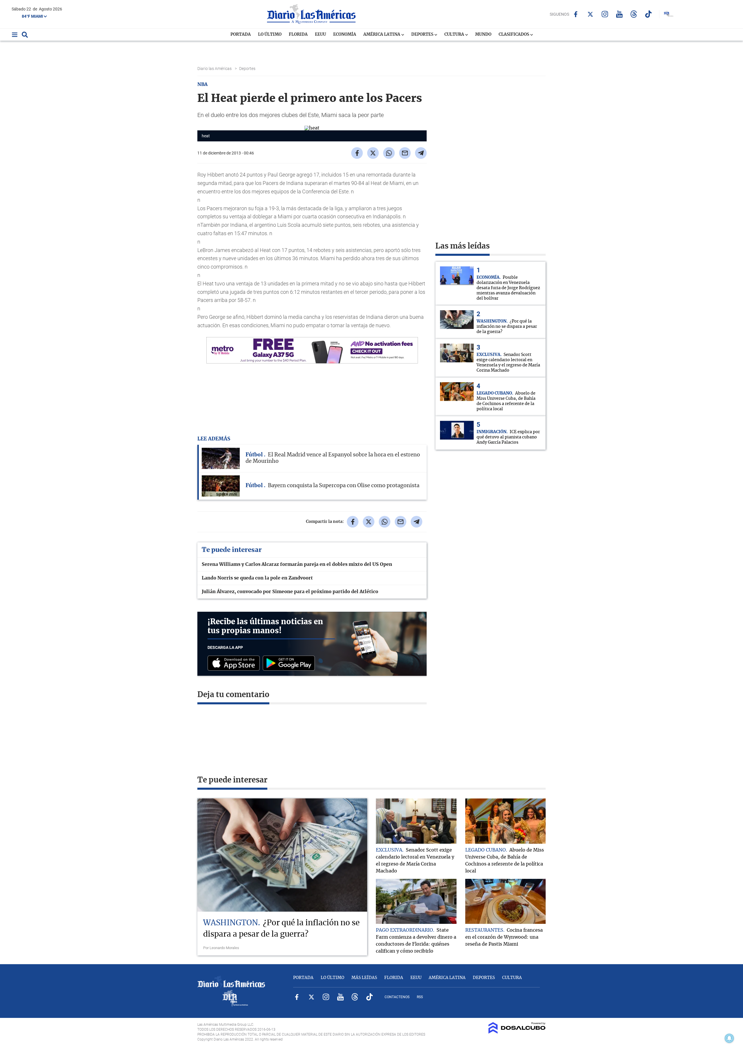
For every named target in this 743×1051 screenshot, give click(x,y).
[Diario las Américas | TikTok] (648, 14)
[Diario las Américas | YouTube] (619, 14)
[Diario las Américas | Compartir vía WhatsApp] (389, 153)
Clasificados (514, 35)
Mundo (483, 35)
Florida (298, 35)
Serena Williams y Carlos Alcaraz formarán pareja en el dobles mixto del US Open (297, 564)
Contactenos (397, 997)
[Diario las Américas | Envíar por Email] (405, 153)
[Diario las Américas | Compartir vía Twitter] (373, 153)
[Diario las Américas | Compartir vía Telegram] (421, 153)
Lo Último (270, 35)
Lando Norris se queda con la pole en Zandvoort (257, 578)
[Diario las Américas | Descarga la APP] (235, 664)
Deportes (422, 35)
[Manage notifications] (729, 1038)
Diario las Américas (214, 68)
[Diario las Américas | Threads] (633, 14)
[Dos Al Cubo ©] (517, 1032)
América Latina (382, 35)
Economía (344, 35)
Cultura (454, 35)
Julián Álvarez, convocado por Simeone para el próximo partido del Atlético (290, 591)
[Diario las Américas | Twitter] (590, 14)
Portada (240, 35)
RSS (420, 997)
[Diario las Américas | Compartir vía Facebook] (357, 153)
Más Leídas (364, 978)
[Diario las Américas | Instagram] (604, 14)
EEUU (320, 35)
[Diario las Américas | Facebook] (575, 14)
